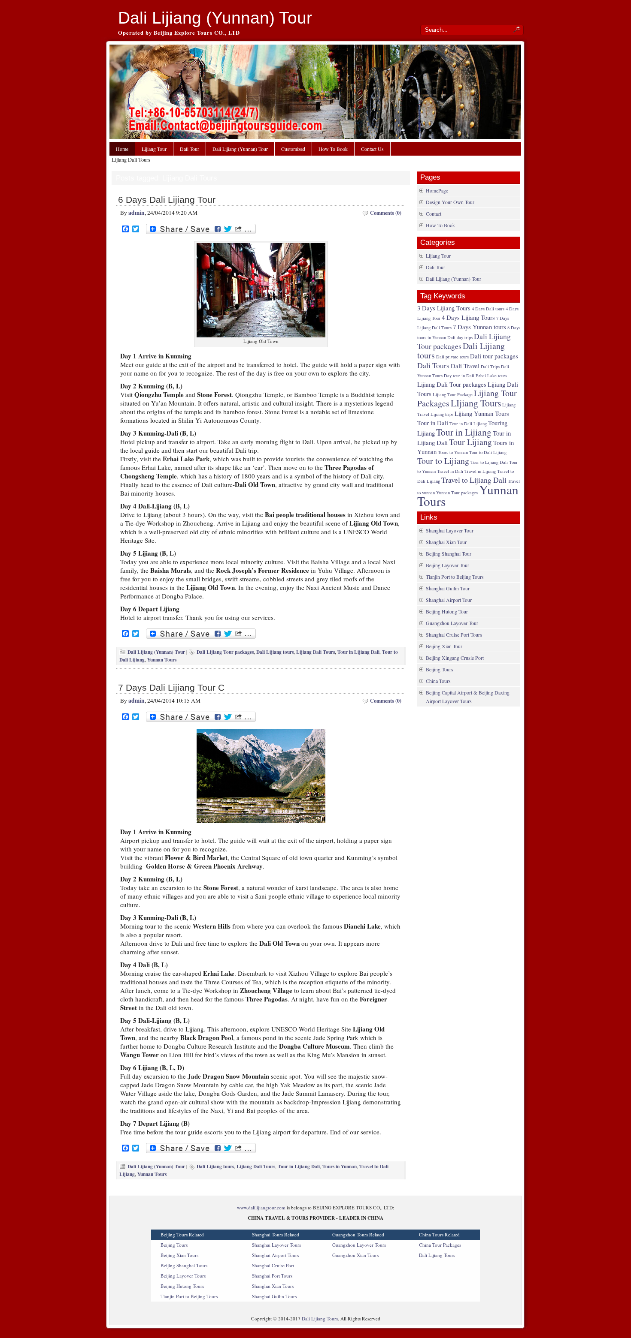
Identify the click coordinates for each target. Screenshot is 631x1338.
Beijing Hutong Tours (182, 1286)
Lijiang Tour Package (453, 394)
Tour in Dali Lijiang (468, 424)
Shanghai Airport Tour (449, 599)
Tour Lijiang (470, 442)
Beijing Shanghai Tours (184, 1265)
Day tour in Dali (459, 376)
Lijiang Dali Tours (315, 651)
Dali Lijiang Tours (437, 1255)
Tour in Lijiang (463, 432)
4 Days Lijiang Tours (468, 317)
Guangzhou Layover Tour (452, 622)
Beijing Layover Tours (183, 1275)
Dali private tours (452, 357)
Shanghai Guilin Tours (274, 1296)
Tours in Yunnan (339, 1166)
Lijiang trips (442, 414)
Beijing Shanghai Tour (448, 553)
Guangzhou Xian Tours (355, 1255)
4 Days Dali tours (488, 309)
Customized (293, 148)
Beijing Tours (439, 669)
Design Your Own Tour (450, 201)
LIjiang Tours (476, 403)
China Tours (438, 680)
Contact (433, 213)
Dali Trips (490, 367)
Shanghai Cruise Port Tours (454, 634)
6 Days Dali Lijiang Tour (166, 199)
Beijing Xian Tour (444, 646)
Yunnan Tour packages (457, 493)
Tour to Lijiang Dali (489, 462)
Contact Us (372, 148)
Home (122, 148)
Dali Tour (189, 148)
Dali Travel (465, 365)
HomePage (437, 190)
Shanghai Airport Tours (275, 1255)
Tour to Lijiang (443, 460)
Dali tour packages (494, 356)
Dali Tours (433, 365)
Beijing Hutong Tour (447, 611)
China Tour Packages (440, 1245)
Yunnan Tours (161, 659)
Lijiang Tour (154, 148)
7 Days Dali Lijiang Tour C (171, 687)
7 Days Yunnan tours (479, 326)
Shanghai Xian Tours (273, 1286)
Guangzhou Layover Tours (359, 1245)
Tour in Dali (432, 422)
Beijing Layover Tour (447, 565)
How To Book (333, 148)
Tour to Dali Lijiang (488, 452)
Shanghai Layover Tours (276, 1245)
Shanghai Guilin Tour (448, 588)
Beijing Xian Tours (179, 1255)
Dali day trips (460, 337)
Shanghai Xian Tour (446, 541)
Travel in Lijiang (480, 471)
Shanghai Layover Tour (449, 530)
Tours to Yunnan (453, 452)
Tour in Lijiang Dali (358, 651)
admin (136, 212)
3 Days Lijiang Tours (443, 308)
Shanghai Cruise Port (273, 1265)
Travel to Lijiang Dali (474, 480)
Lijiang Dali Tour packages (451, 384)
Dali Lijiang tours (275, 651)
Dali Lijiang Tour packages (225, 651)
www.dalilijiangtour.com (261, 1207)
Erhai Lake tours (491, 376)
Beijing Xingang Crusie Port (455, 657)
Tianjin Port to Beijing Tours (455, 576)
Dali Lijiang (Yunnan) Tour (215, 18)
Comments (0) (385, 212)
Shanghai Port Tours (272, 1275)
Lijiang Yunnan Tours (482, 413)
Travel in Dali (450, 471)
